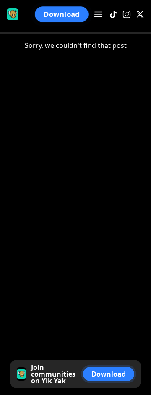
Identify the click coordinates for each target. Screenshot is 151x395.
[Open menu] (98, 14)
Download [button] (62, 14)
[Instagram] (126, 14)
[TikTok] (113, 14)
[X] (140, 14)
